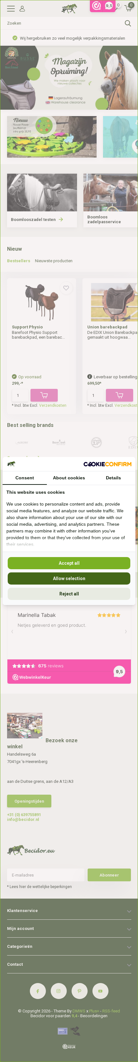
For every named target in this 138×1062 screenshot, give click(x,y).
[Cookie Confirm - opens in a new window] (107, 464)
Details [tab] (113, 477)
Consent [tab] (24, 477)
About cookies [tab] (69, 477)
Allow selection (69, 578)
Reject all (69, 593)
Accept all (69, 563)
